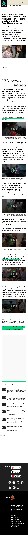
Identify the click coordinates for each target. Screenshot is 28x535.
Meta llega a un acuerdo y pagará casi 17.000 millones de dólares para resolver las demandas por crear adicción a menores (16, 428)
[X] (15, 86)
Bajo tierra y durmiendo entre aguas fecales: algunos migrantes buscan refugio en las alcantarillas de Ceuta (16, 398)
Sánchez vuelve (16, 0)
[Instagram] (10, 488)
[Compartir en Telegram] (22, 86)
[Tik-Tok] (14, 488)
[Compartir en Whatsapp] (20, 86)
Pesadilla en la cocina (18, 326)
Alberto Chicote (7, 326)
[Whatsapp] (18, 484)
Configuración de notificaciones (15, 526)
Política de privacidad (16, 517)
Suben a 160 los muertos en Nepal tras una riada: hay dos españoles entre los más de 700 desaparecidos (16, 405)
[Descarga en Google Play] (16, 468)
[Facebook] (14, 484)
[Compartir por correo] (25, 86)
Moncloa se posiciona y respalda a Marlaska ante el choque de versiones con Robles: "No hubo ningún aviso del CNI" (16, 390)
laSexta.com (5, 79)
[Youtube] (18, 488)
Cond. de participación (16, 521)
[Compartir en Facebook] (17, 86)
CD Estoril (25, 5)
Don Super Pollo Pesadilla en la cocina (12, 329)
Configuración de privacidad (17, 523)
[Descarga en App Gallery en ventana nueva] (16, 477)
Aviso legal (13, 515)
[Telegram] (22, 484)
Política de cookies (15, 519)
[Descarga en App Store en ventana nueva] (15, 473)
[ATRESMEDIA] (14, 497)
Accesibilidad (14, 528)
